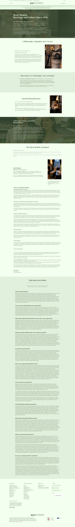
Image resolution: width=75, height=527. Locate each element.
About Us (25, 486)
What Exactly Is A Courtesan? (13, 487)
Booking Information (26, 487)
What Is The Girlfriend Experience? (14, 488)
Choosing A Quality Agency (13, 486)
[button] (10, 3)
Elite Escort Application (41, 485)
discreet (51, 6)
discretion (37, 55)
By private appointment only (26, 6)
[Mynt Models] (36, 3)
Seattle (27, 138)
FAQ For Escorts (40, 486)
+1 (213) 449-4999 (29, 0)
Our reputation (15, 31)
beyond (24, 139)
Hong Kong (15, 139)
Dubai (30, 138)
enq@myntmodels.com (37, 0)
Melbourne (42, 138)
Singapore (19, 139)
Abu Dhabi (33, 138)
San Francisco (18, 138)
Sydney (38, 138)
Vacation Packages (26, 498)
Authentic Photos (26, 488)
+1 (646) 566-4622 (16, 0)
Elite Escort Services (12, 485)
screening (16, 175)
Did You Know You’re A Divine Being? (43, 488)
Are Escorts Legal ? (26, 497)
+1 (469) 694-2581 (23, 0)
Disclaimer (10, 496)
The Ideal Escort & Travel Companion (43, 487)
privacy (29, 62)
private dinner (36, 108)
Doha (36, 138)
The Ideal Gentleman (27, 496)
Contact (25, 485)
